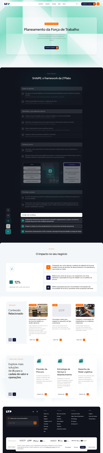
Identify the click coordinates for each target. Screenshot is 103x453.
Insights (91, 413)
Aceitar (83, 447)
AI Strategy (74, 418)
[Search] (98, 3)
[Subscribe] (35, 422)
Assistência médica (61, 429)
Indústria (59, 418)
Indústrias (41, 3)
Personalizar (68, 447)
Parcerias (46, 426)
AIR (44, 431)
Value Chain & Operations (77, 416)
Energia (59, 416)
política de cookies (50, 447)
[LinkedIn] (33, 411)
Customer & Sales (75, 413)
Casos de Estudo (93, 416)
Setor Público (60, 421)
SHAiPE (45, 429)
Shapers (46, 418)
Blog (59, 3)
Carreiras (46, 423)
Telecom (59, 426)
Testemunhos (92, 418)
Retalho (59, 423)
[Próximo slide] (14, 339)
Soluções (47, 3)
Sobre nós (46, 413)
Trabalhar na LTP (48, 421)
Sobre (64, 3)
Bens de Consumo (61, 413)
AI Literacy (73, 421)
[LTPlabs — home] (7, 4)
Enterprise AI (74, 423)
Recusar (76, 447)
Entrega (54, 3)
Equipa (45, 416)
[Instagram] (37, 411)
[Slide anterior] (10, 339)
